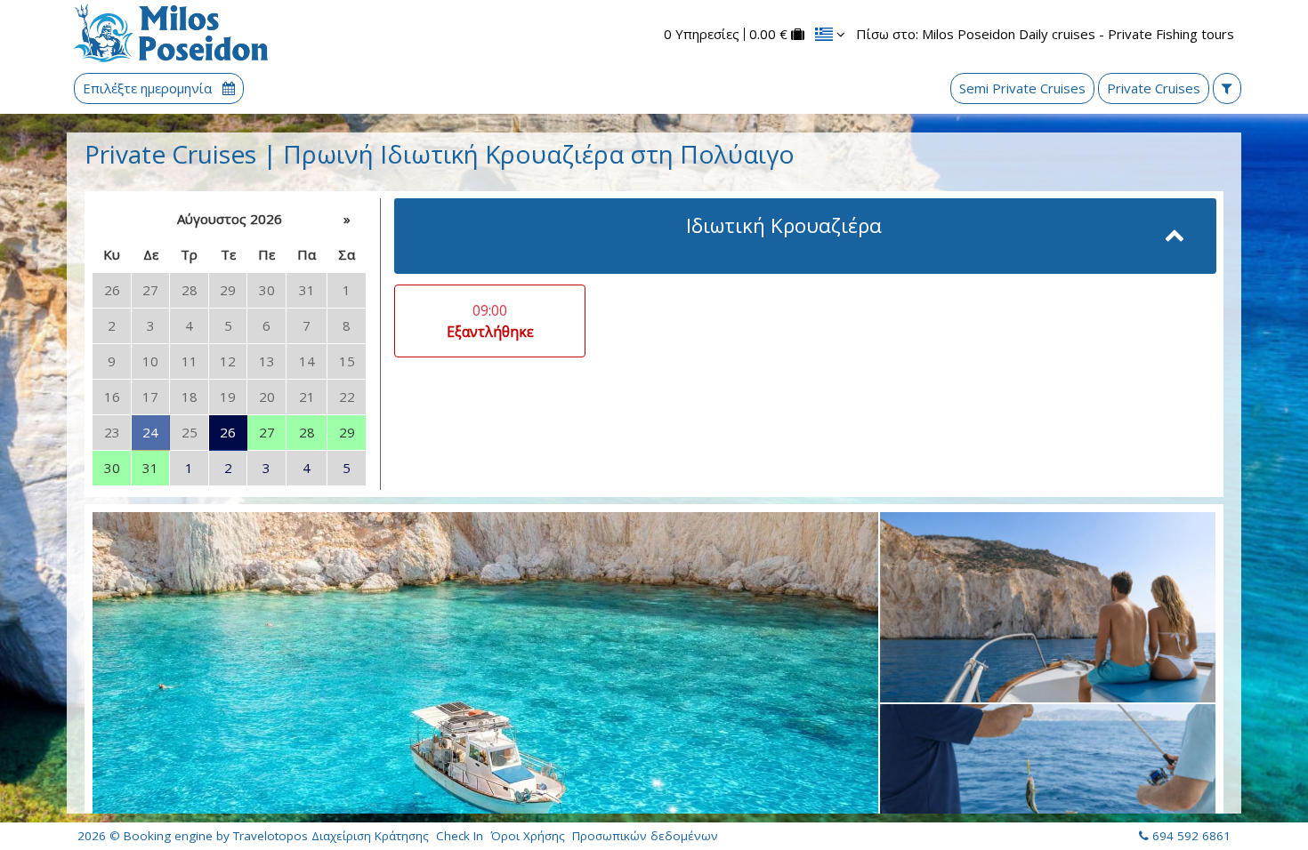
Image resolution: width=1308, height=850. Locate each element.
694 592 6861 (1191, 836)
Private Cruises (1153, 88)
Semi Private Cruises (1022, 88)
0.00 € (768, 34)
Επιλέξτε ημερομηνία (149, 88)
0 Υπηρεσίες (701, 34)
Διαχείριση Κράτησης (370, 836)
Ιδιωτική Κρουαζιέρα (784, 225)
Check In (459, 836)
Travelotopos (270, 836)
